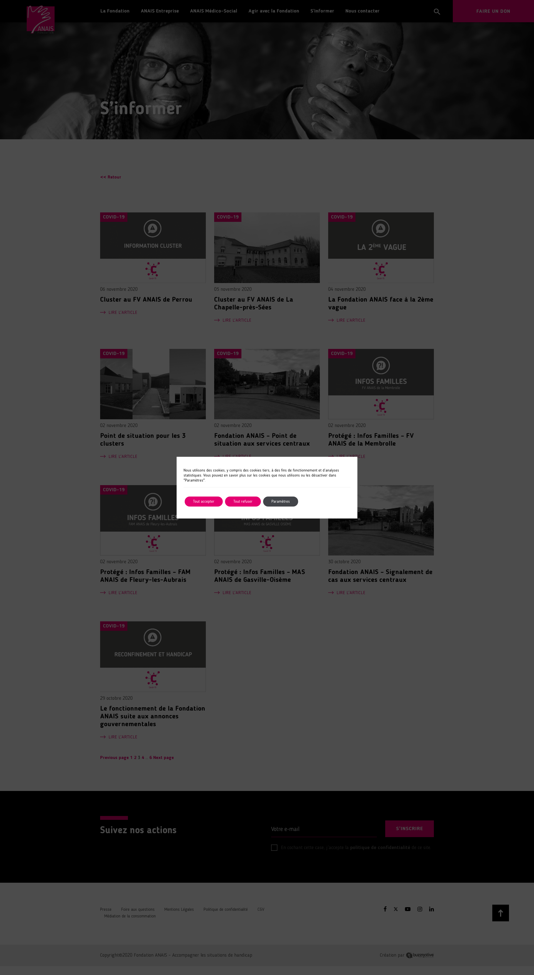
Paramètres (280, 501)
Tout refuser (243, 501)
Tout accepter (203, 501)
